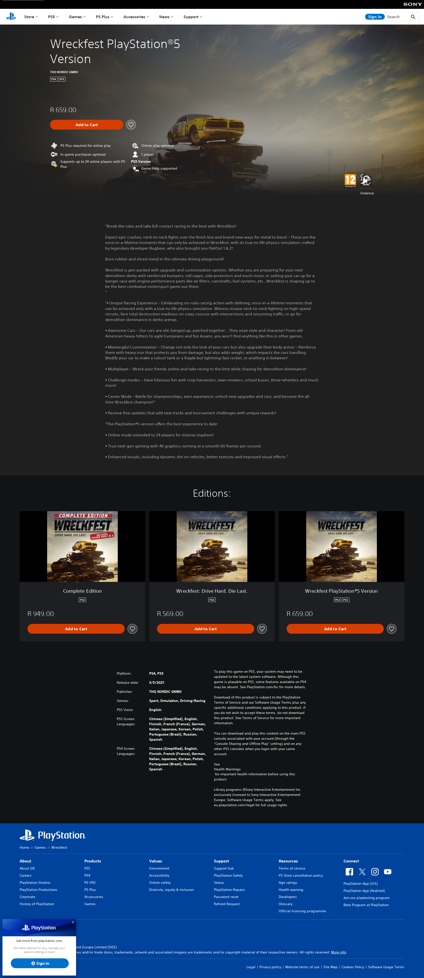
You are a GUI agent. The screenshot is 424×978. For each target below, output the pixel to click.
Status (219, 882)
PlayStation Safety (228, 875)
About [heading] (25, 860)
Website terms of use (302, 967)
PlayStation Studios (35, 882)
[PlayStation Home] (11, 16)
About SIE (27, 868)
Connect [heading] (351, 860)
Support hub (224, 868)
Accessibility (159, 875)
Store (29, 16)
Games (75, 16)
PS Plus (102, 16)
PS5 (51, 16)
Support (191, 16)
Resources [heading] (288, 860)
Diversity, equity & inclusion (171, 889)
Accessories (134, 16)
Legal (251, 967)
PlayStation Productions (38, 889)
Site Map (330, 967)
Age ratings (288, 882)
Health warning (291, 889)
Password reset (226, 897)
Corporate (27, 897)
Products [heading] (92, 860)
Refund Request (227, 904)
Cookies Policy (353, 967)
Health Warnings (227, 769)
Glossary (285, 904)
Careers (26, 875)
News (164, 16)
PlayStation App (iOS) (361, 883)
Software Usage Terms (386, 967)
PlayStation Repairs (229, 889)
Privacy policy (270, 967)
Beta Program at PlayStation (366, 905)
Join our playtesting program (367, 898)
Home (24, 847)
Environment (159, 868)
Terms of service (292, 868)
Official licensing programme (302, 911)
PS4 (87, 875)
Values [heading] (155, 860)
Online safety (160, 882)
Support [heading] (221, 860)
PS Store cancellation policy (301, 875)
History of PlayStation (37, 904)
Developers (288, 897)
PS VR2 (89, 882)
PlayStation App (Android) (364, 890)
